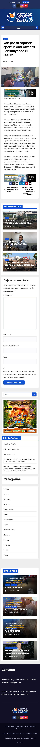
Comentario (8, 295)
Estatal (5, 514)
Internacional (8, 520)
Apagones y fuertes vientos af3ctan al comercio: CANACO (16, 244)
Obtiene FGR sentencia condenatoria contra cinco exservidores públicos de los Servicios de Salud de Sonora (19, 469)
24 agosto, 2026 (13, 591)
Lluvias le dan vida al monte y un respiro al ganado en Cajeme (17, 223)
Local (5, 39)
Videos (5, 555)
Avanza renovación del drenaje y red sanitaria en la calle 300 (19, 265)
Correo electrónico (11, 346)
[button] (33, 28)
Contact (6, 494)
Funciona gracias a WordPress (14, 726)
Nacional (6, 535)
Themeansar (20, 729)
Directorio (7, 504)
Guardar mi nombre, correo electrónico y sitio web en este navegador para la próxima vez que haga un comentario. (19, 374)
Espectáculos (8, 509)
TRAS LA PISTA (9, 444)
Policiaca (6, 545)
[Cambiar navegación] (19, 27)
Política (6, 550)
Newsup (31, 726)
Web (5, 357)
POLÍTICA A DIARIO (11, 449)
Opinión (6, 540)
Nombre (7, 334)
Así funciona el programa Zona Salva (12, 189)
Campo (6, 489)
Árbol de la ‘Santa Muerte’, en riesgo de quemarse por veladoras (26, 191)
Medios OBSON (9, 530)
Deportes (6, 499)
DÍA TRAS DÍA (9, 454)
